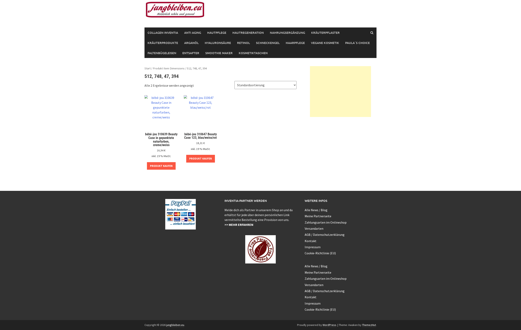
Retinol (243, 43)
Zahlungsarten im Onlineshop (326, 222)
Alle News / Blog (316, 210)
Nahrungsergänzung (287, 33)
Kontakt (310, 241)
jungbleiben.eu (175, 325)
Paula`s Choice (357, 43)
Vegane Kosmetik (325, 43)
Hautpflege (216, 33)
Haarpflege (295, 43)
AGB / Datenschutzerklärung (325, 235)
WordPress (329, 325)
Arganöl (191, 43)
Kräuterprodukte (163, 43)
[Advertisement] (340, 91)
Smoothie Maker (219, 53)
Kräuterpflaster (325, 33)
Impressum (313, 247)
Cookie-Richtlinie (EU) (320, 253)
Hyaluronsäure (218, 43)
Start (147, 68)
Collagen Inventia (163, 33)
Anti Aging (192, 33)
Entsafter (190, 53)
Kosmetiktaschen (253, 53)
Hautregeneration (248, 33)
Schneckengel (268, 43)
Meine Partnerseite (318, 216)
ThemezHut (369, 325)
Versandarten (314, 228)
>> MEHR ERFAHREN (238, 225)
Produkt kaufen (161, 166)
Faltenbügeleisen (162, 53)
